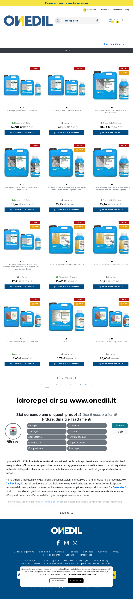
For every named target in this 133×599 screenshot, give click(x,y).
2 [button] (51, 385)
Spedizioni (44, 552)
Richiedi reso (85, 555)
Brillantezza (34, 442)
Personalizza (58, 580)
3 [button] (56, 385)
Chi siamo (104, 10)
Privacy (115, 552)
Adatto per (74, 448)
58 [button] (85, 385)
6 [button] (70, 385)
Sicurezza (88, 552)
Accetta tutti (75, 580)
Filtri (65, 51)
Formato (73, 431)
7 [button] (75, 385)
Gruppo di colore (77, 442)
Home (108, 44)
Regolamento (53, 555)
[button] (91, 384)
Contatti (69, 555)
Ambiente (74, 425)
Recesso (73, 552)
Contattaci (117, 10)
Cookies (102, 552)
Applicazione (35, 437)
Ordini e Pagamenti (24, 552)
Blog (127, 10)
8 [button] (80, 385)
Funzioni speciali (77, 437)
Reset (120, 432)
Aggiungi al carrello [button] (23, 132)
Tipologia (33, 431)
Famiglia (32, 425)
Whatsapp (91, 10)
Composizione (35, 448)
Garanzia (59, 552)
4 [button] (61, 385)
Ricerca (119, 44)
